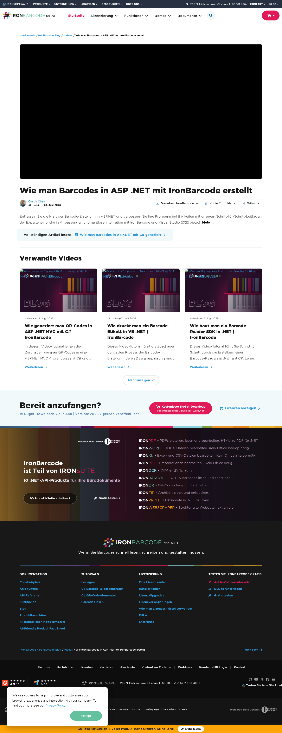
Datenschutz (169, 709)
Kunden (87, 667)
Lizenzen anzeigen (240, 408)
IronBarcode (27, 35)
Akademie (127, 667)
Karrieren (106, 667)
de (274, 4)
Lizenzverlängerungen (155, 602)
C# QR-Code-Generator (98, 595)
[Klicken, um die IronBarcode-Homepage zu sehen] (30, 15)
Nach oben (252, 649)
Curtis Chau (36, 201)
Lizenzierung (102, 16)
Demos (160, 16)
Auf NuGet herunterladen (232, 582)
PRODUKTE (40, 4)
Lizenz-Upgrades (151, 595)
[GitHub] (250, 679)
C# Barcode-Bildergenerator (102, 588)
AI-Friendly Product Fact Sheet (42, 628)
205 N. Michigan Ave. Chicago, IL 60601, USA (218, 4)
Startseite (76, 15)
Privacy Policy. (55, 705)
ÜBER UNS (133, 4)
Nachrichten (66, 667)
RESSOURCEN (111, 4)
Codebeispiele (30, 582)
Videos (68, 35)
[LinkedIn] (273, 679)
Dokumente (187, 16)
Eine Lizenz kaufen (153, 582)
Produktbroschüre (33, 615)
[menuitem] (42, 4)
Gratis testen (107, 498)
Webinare (185, 667)
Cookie (183, 709)
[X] (262, 679)
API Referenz (29, 595)
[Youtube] (256, 679)
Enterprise (146, 622)
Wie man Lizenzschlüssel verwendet (165, 608)
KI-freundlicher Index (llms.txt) (42, 622)
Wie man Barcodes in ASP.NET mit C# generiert (120, 235)
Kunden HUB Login (213, 667)
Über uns (43, 667)
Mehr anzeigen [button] (139, 380)
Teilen (251, 203)
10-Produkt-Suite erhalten (49, 498)
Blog (23, 608)
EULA (143, 615)
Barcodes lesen (92, 602)
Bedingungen (152, 709)
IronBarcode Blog (49, 35)
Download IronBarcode (177, 203)
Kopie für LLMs (220, 203)
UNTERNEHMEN (64, 4)
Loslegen (88, 582)
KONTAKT (256, 4)
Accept (86, 716)
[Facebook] (267, 679)
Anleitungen (29, 588)
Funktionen (133, 16)
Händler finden (150, 588)
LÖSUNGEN (88, 4)
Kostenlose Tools (154, 667)
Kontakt (239, 667)
